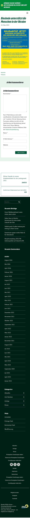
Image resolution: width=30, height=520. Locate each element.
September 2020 (10, 369)
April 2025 (8, 296)
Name (5, 133)
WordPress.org (9, 429)
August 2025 (8, 280)
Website (5, 145)
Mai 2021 (7, 357)
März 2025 (8, 300)
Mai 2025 (7, 292)
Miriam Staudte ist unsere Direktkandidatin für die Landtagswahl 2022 (15, 179)
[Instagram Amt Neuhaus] (18, 464)
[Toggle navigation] (27, 13)
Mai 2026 (7, 264)
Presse (6, 405)
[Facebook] (11, 464)
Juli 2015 (7, 373)
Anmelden (8, 417)
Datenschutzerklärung (12, 129)
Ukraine (3, 74)
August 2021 (8, 345)
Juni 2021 (7, 353)
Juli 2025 (7, 284)
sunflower (12, 510)
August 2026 (8, 260)
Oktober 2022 (9, 320)
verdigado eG (10, 511)
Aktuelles (3, 72)
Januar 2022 (8, 337)
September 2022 (10, 324)
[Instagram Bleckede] (15, 464)
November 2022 (9, 316)
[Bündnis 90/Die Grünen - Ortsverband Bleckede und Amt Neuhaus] (2, 5)
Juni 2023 (7, 308)
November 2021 (9, 341)
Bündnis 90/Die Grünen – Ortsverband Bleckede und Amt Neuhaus (15, 5)
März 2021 (8, 365)
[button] (14, 454)
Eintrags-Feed (9, 421)
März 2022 (8, 333)
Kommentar (7, 94)
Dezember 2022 (9, 312)
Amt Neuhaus (9, 397)
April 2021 (8, 361)
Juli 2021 (7, 349)
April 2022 (8, 329)
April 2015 (8, 377)
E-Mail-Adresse (8, 139)
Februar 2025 (9, 304)
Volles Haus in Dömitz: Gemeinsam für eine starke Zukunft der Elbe (13, 220)
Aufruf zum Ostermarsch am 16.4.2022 (15, 191)
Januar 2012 (8, 381)
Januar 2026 (8, 276)
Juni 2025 (7, 288)
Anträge (7, 401)
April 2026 (8, 268)
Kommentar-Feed (10, 425)
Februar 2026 (9, 272)
